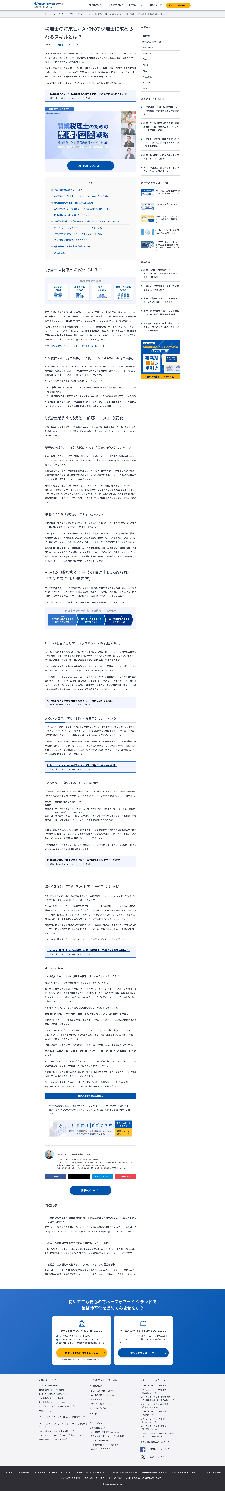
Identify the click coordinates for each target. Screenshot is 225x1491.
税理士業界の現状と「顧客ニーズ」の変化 (73, 202)
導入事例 (132, 5)
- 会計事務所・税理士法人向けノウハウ (106, 1432)
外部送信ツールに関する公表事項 (124, 1472)
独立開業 (146, 35)
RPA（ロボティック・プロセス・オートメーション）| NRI (78, 345)
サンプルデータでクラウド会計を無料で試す (57, 1406)
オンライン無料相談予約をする (81, 1352)
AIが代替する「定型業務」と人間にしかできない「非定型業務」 (82, 196)
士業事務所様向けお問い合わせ (52, 1389)
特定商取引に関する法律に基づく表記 (90, 1472)
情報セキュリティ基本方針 (48, 1472)
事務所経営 (147, 53)
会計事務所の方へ (96, 5)
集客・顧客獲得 (148, 47)
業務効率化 (147, 59)
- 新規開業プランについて (100, 1399)
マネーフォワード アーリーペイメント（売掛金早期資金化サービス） (63, 1425)
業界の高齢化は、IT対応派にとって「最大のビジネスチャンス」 (82, 208)
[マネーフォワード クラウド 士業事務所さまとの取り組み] (49, 5)
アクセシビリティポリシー (211, 1472)
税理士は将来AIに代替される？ (68, 190)
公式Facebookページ (160, 1449)
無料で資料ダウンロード (91, 165)
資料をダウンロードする (143, 1352)
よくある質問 (60, 252)
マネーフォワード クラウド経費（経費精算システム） (153, 1413)
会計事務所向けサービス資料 (51, 1398)
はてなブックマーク (102, 1176)
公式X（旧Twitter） (159, 1456)
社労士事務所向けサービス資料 (52, 1402)
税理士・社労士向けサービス (80, 14)
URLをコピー (125, 1176)
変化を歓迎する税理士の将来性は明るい (72, 246)
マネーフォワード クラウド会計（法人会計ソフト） (153, 1391)
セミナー (143, 5)
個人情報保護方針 (26, 1472)
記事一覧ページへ (90, 1190)
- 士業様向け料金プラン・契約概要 (104, 1444)
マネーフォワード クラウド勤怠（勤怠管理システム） (153, 1427)
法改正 (145, 71)
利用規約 (67, 1472)
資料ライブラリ (156, 5)
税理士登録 (147, 77)
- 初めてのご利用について (100, 1403)
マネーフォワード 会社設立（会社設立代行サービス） (61, 1435)
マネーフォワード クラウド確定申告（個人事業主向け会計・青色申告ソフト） (157, 1398)
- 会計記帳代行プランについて (102, 1395)
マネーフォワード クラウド (56, 14)
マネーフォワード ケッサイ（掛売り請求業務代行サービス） (62, 1418)
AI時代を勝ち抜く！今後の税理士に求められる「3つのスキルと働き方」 (87, 221)
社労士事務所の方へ (117, 5)
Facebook (55, 1176)
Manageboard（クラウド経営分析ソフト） (57, 1431)
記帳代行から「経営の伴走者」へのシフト (72, 215)
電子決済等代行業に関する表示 (155, 1472)
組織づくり (147, 65)
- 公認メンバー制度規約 (99, 1440)
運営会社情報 (9, 1472)
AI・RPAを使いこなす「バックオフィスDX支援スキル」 (78, 227)
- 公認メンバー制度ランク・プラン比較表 (107, 1436)
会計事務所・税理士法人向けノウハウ (108, 14)
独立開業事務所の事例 (151, 41)
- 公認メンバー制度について (101, 1391)
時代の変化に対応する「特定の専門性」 (71, 240)
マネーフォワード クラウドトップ (154, 1385)
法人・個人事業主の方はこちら (155, 1442)
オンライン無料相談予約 (178, 5)
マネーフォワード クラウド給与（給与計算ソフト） (153, 1420)
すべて (145, 88)
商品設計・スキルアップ (152, 82)
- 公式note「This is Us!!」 (100, 1448)
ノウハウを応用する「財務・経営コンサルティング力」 (78, 233)
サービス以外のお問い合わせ (184, 1472)
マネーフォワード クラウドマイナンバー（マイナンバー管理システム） (157, 1435)
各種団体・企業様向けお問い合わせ (53, 1394)
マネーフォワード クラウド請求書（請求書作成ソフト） (154, 1406)
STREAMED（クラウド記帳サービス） (54, 1439)
